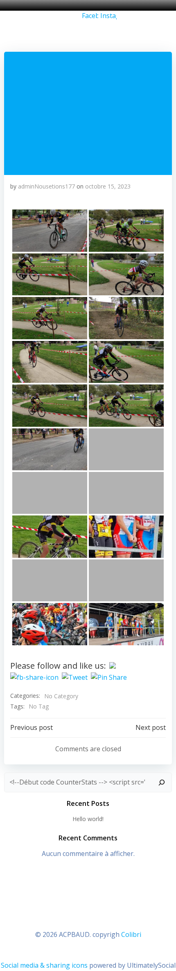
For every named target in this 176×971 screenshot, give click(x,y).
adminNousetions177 (46, 186)
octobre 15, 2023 (108, 186)
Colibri (131, 934)
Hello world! (88, 819)
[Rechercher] (161, 782)
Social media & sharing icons (45, 965)
